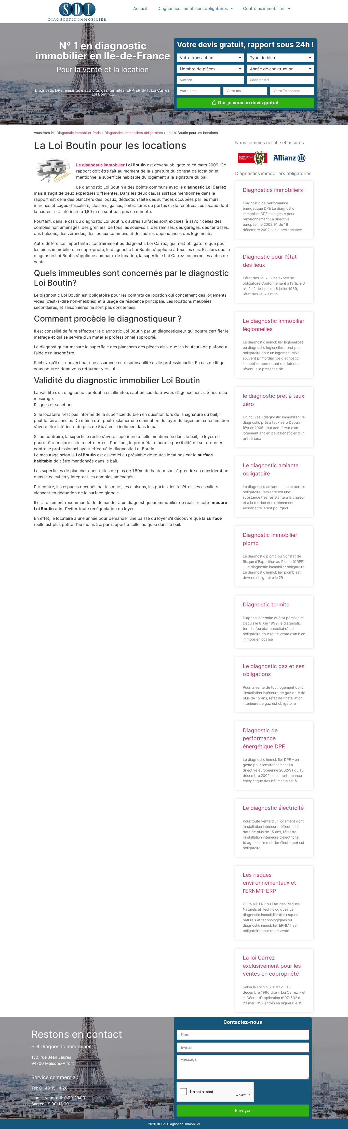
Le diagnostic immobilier (100, 164)
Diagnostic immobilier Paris (79, 133)
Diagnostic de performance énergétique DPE (264, 738)
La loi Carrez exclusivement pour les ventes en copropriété (272, 965)
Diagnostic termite (266, 604)
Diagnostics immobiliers (273, 190)
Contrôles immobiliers (264, 8)
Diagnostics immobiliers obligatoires (192, 8)
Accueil (140, 8)
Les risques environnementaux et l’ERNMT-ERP (269, 883)
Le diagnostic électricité (273, 808)
